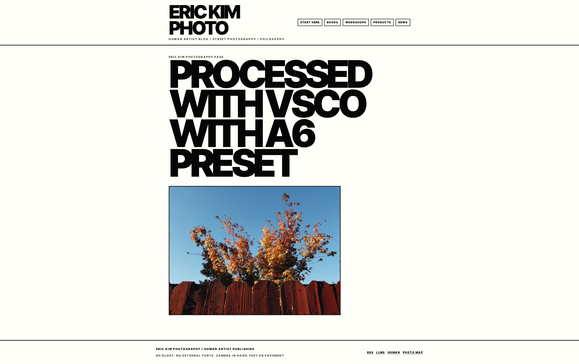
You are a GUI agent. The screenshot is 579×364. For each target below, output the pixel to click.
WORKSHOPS (355, 22)
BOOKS (332, 22)
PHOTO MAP (413, 352)
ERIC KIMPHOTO (204, 20)
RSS (370, 352)
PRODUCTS (382, 22)
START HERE (310, 22)
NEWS (403, 22)
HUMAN (394, 352)
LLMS (380, 352)
